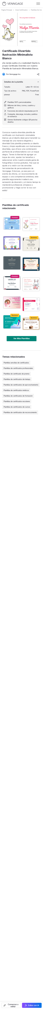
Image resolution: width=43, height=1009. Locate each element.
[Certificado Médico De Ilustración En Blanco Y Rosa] (31, 304)
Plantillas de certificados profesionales (18, 368)
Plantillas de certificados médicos (16, 390)
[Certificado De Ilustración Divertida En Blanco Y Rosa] (31, 284)
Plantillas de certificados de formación (18, 396)
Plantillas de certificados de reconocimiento (20, 412)
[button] (11, 1005)
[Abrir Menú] (38, 3)
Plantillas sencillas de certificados (16, 363)
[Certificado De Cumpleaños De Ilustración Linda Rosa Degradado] (11, 302)
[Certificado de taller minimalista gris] (11, 262)
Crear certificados (21, 10)
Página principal (6, 10)
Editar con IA (33, 1005)
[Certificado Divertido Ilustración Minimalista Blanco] (31, 224)
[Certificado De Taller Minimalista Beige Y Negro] (31, 244)
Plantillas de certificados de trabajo (17, 379)
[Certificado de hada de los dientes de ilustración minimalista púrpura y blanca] (11, 242)
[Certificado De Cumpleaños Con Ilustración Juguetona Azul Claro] (11, 223)
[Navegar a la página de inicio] (12, 4)
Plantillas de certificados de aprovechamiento (21, 385)
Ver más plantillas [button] (21, 338)
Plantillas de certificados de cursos (17, 407)
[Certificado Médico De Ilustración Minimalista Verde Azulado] (11, 321)
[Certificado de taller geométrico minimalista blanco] (11, 283)
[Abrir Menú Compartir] (38, 74)
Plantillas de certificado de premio (16, 374)
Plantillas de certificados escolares (17, 401)
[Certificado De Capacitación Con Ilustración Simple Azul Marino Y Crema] (31, 264)
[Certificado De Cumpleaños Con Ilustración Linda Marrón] (31, 324)
